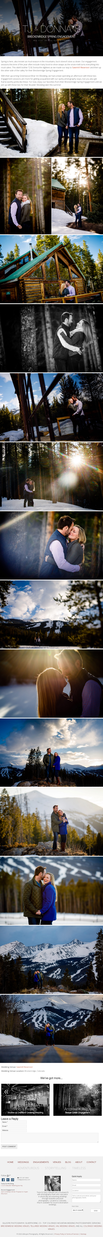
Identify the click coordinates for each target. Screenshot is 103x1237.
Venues (57, 1162)
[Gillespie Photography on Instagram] (12, 1180)
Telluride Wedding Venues (42, 1226)
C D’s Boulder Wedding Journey (11, 1185)
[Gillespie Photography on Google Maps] (8, 1180)
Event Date (75, 1206)
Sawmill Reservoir (81, 67)
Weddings (23, 1162)
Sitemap (83, 1234)
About (78, 1162)
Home (10, 1162)
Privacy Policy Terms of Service (67, 1234)
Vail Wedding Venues (65, 1226)
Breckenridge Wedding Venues (15, 1226)
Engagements (41, 1162)
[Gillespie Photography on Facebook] (3, 1180)
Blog (68, 1162)
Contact (91, 1162)
